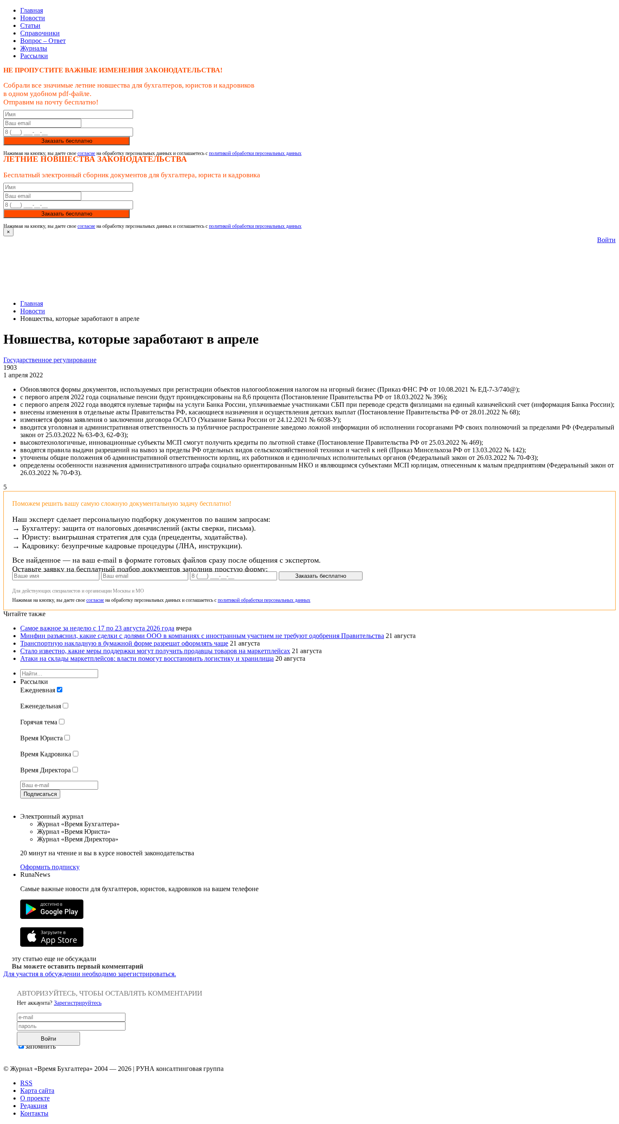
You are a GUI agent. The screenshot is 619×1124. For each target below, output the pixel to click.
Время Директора (45, 770)
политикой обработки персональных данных (255, 153)
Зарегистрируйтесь (77, 1003)
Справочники (40, 33)
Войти (606, 239)
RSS (26, 1083)
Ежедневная (37, 690)
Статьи (30, 25)
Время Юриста (41, 738)
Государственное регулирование (49, 359)
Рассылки (34, 55)
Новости (32, 17)
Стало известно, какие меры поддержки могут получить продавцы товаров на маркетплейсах (155, 650)
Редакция (33, 1105)
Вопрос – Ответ (43, 40)
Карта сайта (37, 1090)
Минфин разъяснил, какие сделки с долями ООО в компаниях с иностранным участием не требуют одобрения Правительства (202, 635)
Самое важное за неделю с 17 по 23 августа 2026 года (97, 628)
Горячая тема (38, 722)
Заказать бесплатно (66, 141)
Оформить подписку (50, 866)
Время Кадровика (45, 754)
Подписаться (40, 794)
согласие (86, 153)
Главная (31, 10)
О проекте (35, 1098)
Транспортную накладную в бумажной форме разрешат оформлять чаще (124, 643)
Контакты (34, 1113)
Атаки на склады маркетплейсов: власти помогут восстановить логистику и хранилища (147, 658)
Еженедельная (40, 706)
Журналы (33, 48)
